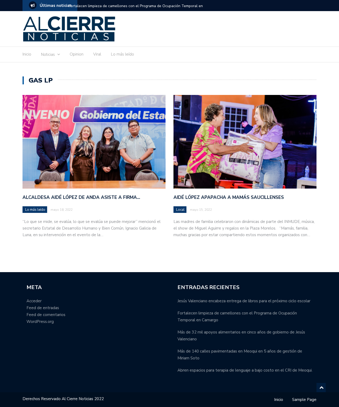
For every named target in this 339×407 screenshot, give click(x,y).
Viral (97, 54)
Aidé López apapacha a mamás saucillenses (228, 197)
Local (180, 209)
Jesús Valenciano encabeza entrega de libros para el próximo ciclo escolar (243, 301)
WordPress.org (40, 321)
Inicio (27, 54)
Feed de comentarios (45, 314)
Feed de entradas (42, 307)
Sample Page (304, 399)
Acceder (34, 301)
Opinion (76, 54)
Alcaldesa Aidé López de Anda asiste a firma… (81, 197)
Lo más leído (122, 54)
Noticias (48, 54)
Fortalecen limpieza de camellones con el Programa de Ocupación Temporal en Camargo (136, 9)
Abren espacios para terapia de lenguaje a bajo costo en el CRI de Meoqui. (245, 370)
